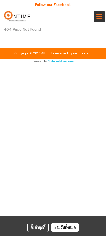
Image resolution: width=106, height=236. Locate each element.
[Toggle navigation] (99, 16)
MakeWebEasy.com (61, 61)
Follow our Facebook (53, 4)
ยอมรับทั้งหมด (65, 227)
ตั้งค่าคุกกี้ (38, 227)
